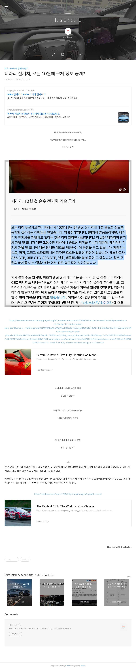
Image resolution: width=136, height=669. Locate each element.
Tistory (82, 666)
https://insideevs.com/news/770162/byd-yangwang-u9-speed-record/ (68, 494)
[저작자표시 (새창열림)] (31, 559)
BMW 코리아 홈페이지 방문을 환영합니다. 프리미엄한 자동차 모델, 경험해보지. (42, 98)
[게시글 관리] (16, 559)
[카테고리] (6, 5)
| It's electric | (68, 20)
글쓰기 (54, 54)
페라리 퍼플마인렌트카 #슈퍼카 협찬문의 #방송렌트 (33, 113)
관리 (81, 54)
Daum (67, 666)
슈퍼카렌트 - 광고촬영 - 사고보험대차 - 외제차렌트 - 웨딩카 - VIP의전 (38, 117)
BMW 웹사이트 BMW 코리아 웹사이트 (26, 94)
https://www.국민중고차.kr (18, 91)
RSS (72, 54)
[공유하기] (12, 559)
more (129, 576)
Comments (11, 614)
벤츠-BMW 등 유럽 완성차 (16, 68)
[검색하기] (130, 5)
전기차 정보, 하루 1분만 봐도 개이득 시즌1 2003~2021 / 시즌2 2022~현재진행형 (40, 628)
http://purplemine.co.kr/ (18, 110)
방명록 (63, 54)
